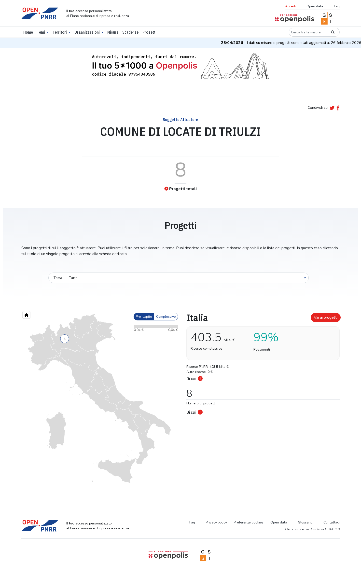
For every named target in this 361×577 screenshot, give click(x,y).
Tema (58, 277)
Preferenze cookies (249, 522)
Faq (337, 6)
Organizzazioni (87, 32)
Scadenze (130, 32)
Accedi (290, 6)
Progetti (149, 32)
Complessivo (166, 316)
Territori (60, 32)
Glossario (305, 522)
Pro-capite (144, 316)
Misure (112, 32)
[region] (99, 407)
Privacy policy (216, 522)
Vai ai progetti (325, 317)
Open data (314, 6)
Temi (41, 32)
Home (28, 32)
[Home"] (26, 314)
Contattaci (331, 522)
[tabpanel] (261, 362)
